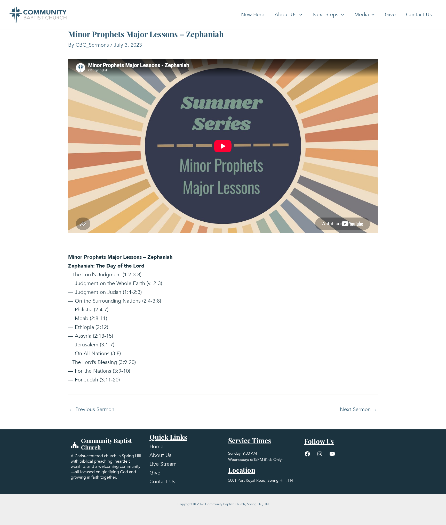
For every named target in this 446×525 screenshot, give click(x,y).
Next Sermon (358, 409)
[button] (299, 14)
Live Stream (163, 464)
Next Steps (325, 14)
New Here (252, 14)
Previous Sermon (91, 409)
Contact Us (419, 14)
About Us (286, 14)
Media (361, 14)
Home (156, 446)
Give (390, 14)
